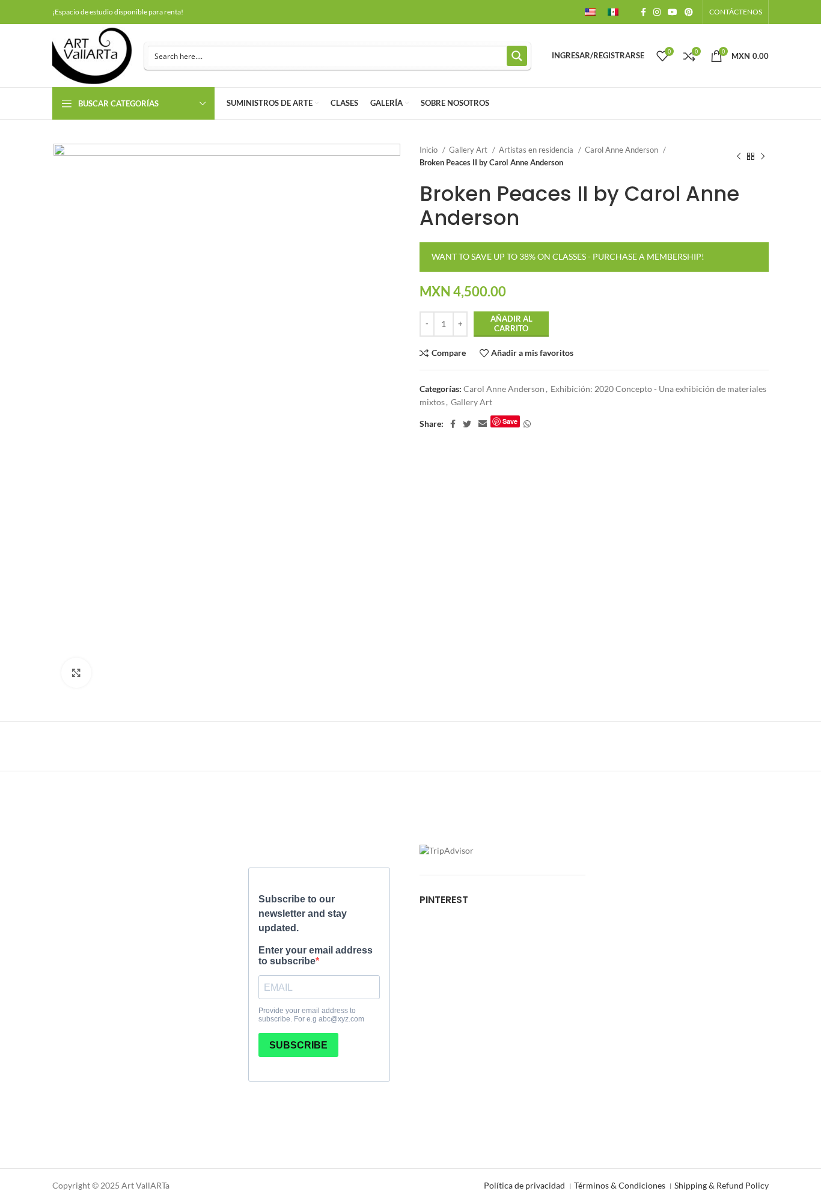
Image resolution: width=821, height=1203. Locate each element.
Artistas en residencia (537, 150)
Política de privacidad (524, 1185)
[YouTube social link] (672, 12)
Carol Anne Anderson (622, 150)
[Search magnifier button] (517, 56)
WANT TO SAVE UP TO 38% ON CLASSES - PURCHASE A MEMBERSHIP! (568, 256)
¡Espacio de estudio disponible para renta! (117, 11)
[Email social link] (482, 424)
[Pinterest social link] (689, 12)
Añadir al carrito (511, 323)
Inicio (429, 150)
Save (509, 421)
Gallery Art (469, 150)
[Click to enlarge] (76, 673)
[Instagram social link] (657, 12)
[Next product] (763, 156)
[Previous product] (739, 156)
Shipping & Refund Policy (721, 1185)
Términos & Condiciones (619, 1185)
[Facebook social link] (643, 12)
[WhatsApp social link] (527, 424)
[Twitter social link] (467, 424)
